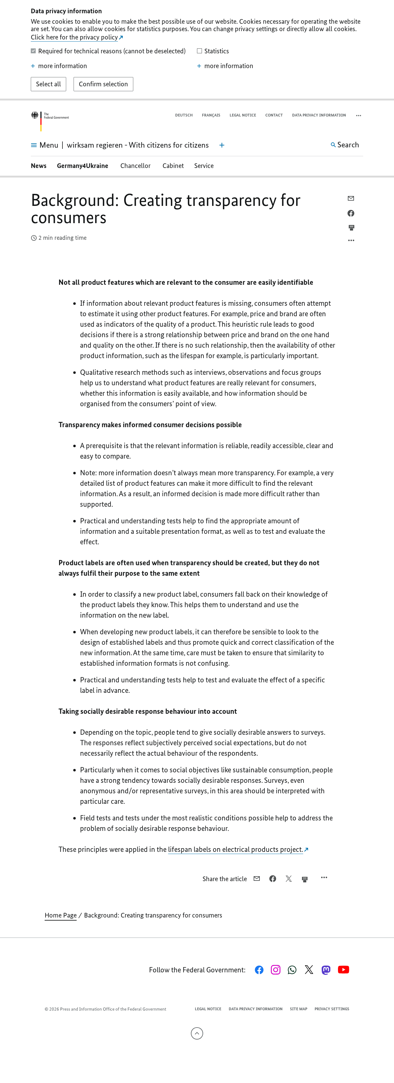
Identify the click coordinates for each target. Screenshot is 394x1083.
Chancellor (136, 165)
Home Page (61, 915)
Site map (298, 1009)
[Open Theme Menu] (222, 145)
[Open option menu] (351, 242)
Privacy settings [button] (332, 1009)
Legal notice (243, 115)
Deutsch (184, 115)
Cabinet (173, 165)
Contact (274, 115)
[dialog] (197, 50)
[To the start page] (50, 122)
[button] (359, 115)
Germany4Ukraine (83, 165)
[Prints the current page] (351, 228)
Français (211, 115)
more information (62, 66)
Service (204, 165)
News (38, 165)
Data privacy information (319, 115)
